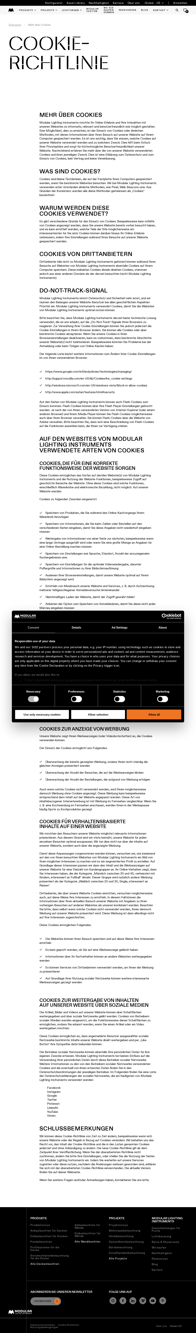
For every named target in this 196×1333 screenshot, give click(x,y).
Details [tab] (76, 627)
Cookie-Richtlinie (68, 1324)
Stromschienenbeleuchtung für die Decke (49, 1257)
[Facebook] (123, 1300)
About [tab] (162, 627)
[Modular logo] (20, 1313)
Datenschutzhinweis (42, 1324)
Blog (155, 1264)
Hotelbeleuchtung (121, 1236)
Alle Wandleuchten (87, 1241)
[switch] (76, 699)
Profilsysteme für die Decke (45, 1249)
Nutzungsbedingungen (44, 1327)
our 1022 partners (38, 647)
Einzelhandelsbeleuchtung (127, 1253)
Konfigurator (54, 3)
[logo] (11, 10)
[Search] (177, 10)
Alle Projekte (118, 1258)
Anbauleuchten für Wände (87, 1226)
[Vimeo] (143, 1300)
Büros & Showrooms (165, 1242)
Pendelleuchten (41, 1241)
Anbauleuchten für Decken (48, 1230)
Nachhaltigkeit (99, 3)
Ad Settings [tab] (119, 627)
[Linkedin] (133, 1300)
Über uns (134, 3)
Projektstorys (118, 1225)
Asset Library (76, 3)
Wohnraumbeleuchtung (124, 1230)
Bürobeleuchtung (120, 1247)
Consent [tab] (33, 627)
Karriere (118, 3)
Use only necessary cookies (42, 714)
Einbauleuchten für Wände (88, 1235)
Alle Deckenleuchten (44, 1264)
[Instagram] (113, 1300)
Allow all (154, 714)
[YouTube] (153, 1300)
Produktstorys (40, 1225)
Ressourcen (160, 1258)
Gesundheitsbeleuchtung (126, 1241)
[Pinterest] (163, 1300)
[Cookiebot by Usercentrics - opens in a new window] (164, 616)
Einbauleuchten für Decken (49, 1236)
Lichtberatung (161, 1236)
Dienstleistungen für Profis (166, 1229)
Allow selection (98, 714)
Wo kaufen (159, 1247)
